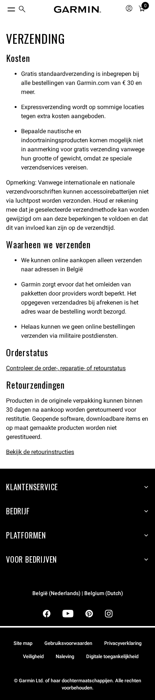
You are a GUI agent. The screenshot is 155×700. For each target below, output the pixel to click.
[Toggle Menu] (4, 7)
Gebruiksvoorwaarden (68, 643)
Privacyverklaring (122, 643)
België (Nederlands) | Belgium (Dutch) (77, 593)
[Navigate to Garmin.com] (77, 9)
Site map (23, 643)
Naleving (65, 656)
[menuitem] (22, 9)
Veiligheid (33, 656)
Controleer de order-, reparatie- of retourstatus (66, 368)
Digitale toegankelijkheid (112, 656)
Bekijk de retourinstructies (40, 451)
